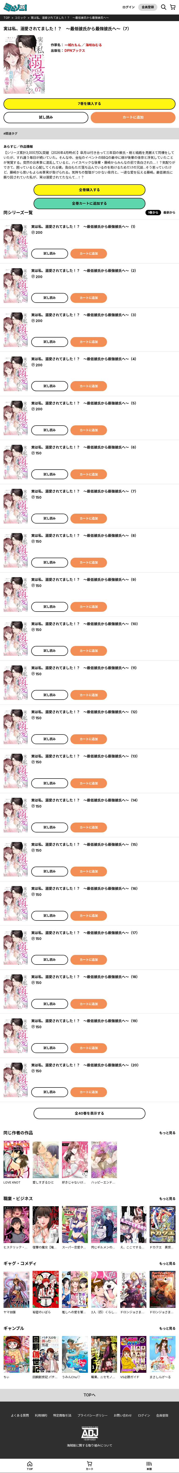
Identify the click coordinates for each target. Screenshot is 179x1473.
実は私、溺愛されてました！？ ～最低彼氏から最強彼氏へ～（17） (85, 933)
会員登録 (148, 7)
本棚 (149, 1469)
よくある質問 (20, 1415)
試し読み (46, 117)
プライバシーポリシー (92, 1415)
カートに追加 (133, 117)
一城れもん (73, 45)
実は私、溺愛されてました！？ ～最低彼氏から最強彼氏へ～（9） (84, 579)
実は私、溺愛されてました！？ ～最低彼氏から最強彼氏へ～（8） (84, 535)
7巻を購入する (89, 103)
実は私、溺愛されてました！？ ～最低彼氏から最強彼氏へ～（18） (85, 977)
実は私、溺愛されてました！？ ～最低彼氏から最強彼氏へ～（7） (84, 491)
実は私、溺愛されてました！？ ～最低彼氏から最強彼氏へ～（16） (85, 888)
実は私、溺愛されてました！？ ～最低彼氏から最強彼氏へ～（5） (84, 403)
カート (89, 1469)
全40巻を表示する (89, 1113)
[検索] (163, 7)
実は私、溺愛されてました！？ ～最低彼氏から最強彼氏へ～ (70, 17)
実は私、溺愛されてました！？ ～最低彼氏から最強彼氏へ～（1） (84, 226)
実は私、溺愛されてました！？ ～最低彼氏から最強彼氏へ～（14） (85, 800)
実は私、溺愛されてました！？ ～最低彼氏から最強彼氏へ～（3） (84, 315)
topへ (89, 1395)
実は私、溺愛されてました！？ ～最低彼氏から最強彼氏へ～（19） (85, 1021)
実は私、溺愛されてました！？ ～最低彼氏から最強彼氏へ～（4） (84, 359)
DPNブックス (75, 50)
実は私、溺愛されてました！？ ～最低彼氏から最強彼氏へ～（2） (84, 270)
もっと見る (167, 1133)
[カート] (173, 7)
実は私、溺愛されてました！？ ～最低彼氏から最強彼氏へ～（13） (85, 756)
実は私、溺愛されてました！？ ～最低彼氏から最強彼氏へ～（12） (85, 712)
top (6, 17)
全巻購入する (89, 190)
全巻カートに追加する (89, 203)
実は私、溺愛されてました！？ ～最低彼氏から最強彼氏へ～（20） (86, 1065)
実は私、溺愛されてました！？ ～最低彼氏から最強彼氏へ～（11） (85, 668)
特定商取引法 (62, 1415)
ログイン (129, 7)
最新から (169, 212)
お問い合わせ (123, 1415)
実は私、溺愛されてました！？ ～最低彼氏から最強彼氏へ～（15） (85, 844)
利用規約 (41, 1415)
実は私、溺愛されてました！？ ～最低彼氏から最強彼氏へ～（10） (85, 624)
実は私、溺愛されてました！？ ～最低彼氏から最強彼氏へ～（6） (84, 447)
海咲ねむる (94, 45)
